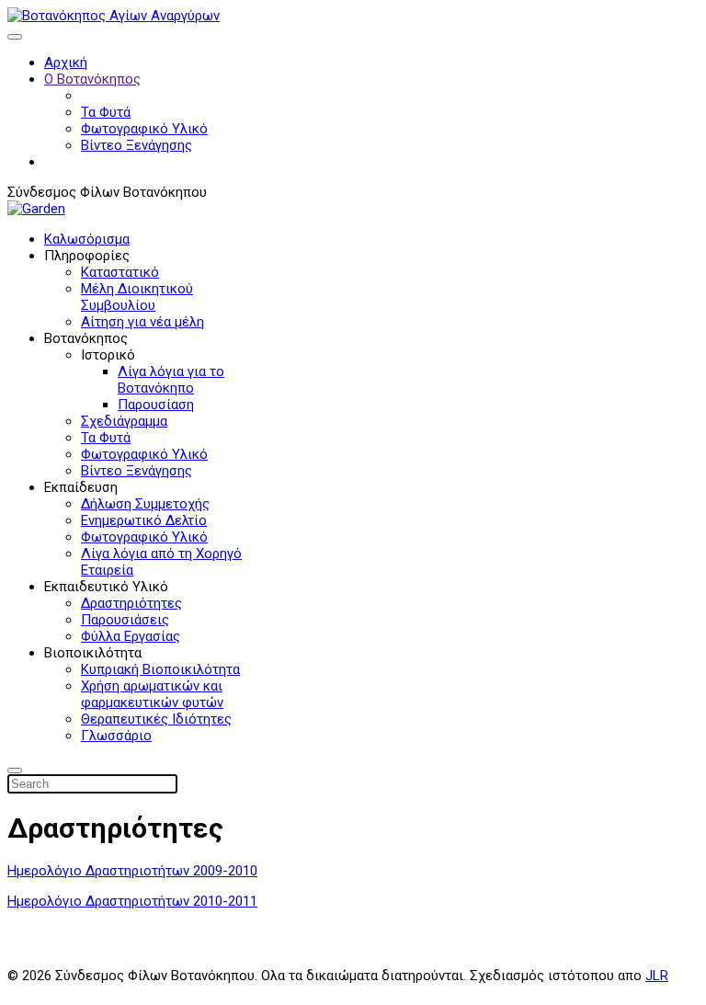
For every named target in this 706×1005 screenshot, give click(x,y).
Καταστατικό (120, 272)
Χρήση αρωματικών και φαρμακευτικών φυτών (152, 694)
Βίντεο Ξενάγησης (136, 145)
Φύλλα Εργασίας (130, 636)
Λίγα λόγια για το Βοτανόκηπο (171, 379)
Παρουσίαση (156, 404)
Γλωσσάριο (116, 735)
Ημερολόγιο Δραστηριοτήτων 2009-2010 (132, 870)
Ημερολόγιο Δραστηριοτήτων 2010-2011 (132, 901)
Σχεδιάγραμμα (124, 421)
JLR (656, 975)
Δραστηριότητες (131, 603)
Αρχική (65, 62)
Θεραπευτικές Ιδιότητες (156, 719)
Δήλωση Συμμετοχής (145, 504)
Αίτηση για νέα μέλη (142, 322)
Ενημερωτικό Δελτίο (144, 520)
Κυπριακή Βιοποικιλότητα (160, 669)
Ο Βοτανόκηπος (92, 79)
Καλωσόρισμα (87, 239)
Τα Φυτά (106, 112)
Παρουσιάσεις (125, 619)
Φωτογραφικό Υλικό (144, 128)
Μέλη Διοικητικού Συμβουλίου (137, 297)
